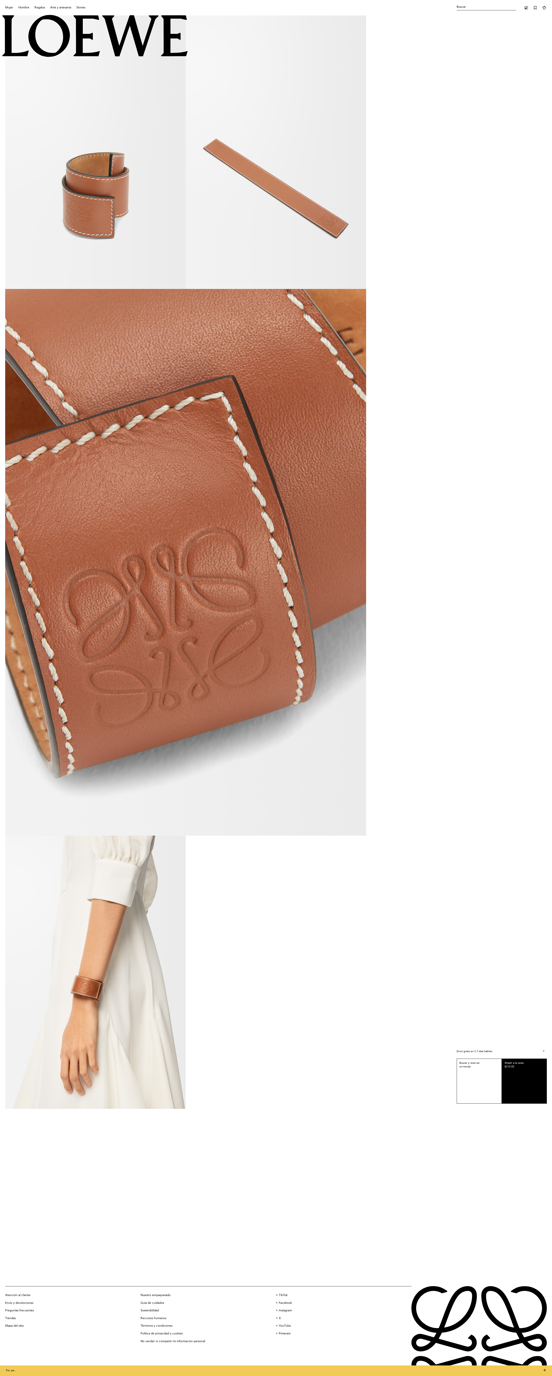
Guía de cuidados (152, 1302)
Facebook (285, 1302)
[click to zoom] (95, 152)
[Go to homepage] (95, 36)
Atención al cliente (17, 1295)
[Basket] (544, 7)
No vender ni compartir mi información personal (173, 1341)
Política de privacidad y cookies (162, 1333)
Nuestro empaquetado (156, 1295)
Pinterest (284, 1333)
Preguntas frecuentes (19, 1310)
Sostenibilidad (150, 1310)
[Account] (526, 7)
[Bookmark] (535, 7)
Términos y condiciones (156, 1325)
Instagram (285, 1310)
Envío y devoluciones (19, 1302)
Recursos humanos (153, 1318)
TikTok (283, 1295)
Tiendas (10, 1318)
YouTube (285, 1325)
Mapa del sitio (14, 1325)
